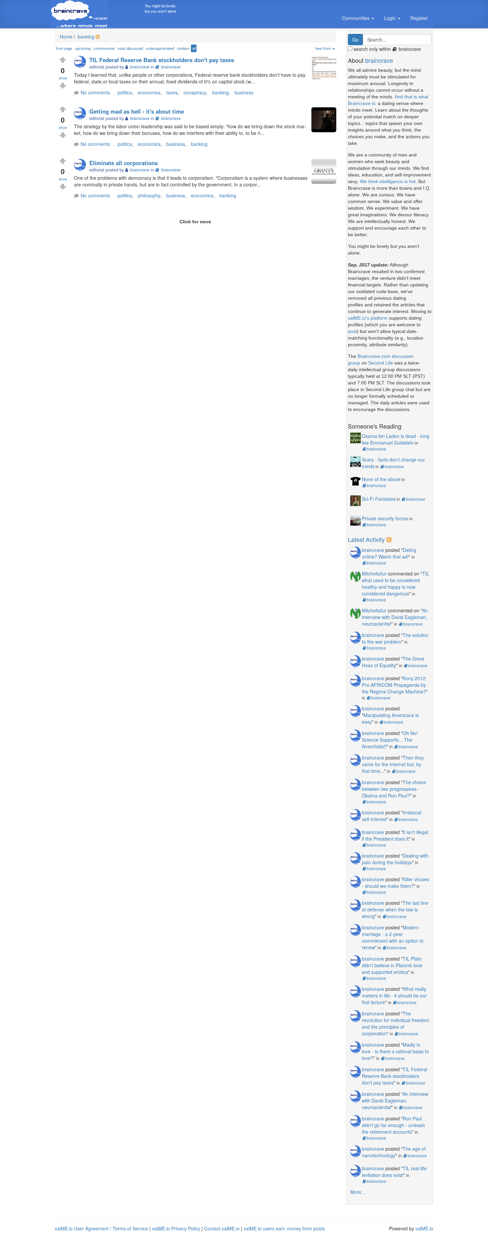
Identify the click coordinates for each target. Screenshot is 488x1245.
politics (125, 92)
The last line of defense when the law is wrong (395, 909)
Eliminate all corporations (123, 163)
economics (149, 92)
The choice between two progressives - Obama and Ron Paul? (394, 789)
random (183, 48)
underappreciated (160, 48)
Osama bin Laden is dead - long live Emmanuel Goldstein (395, 439)
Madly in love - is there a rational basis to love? (395, 1051)
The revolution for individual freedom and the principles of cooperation (395, 1023)
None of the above (381, 479)
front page (64, 48)
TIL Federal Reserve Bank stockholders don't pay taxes (161, 60)
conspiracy (195, 92)
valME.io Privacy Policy (176, 1228)
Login (390, 18)
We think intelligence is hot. (388, 181)
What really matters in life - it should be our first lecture (394, 995)
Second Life (380, 362)
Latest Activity (366, 539)
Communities (356, 18)
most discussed (130, 48)
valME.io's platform (368, 318)
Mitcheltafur (374, 573)
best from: (323, 48)
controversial (104, 48)
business (244, 92)
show (63, 77)
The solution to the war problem (395, 638)
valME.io (424, 1228)
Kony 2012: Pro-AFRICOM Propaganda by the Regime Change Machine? (394, 685)
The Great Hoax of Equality (393, 662)
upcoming (83, 48)
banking (85, 36)
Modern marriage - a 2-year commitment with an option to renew (393, 937)
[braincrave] (81, 62)
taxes (172, 92)
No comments (95, 92)
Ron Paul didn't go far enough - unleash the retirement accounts (393, 1125)
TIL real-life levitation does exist (394, 1171)
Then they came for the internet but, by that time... (393, 764)
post (352, 331)
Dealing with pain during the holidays (395, 859)
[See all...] (389, 539)
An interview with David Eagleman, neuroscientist (395, 617)
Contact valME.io (222, 1228)
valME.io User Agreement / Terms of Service (101, 1228)
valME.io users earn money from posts (284, 1228)
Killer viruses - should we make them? (395, 882)
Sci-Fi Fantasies (379, 498)
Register (419, 18)
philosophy (149, 195)
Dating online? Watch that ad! (389, 553)
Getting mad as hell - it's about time (136, 111)
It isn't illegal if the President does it (395, 835)
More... (357, 1192)
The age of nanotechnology (394, 1152)
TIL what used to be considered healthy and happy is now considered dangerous (395, 583)
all (194, 48)
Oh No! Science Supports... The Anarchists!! (390, 740)
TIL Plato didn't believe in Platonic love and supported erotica (392, 965)
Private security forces (385, 518)
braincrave (171, 67)
